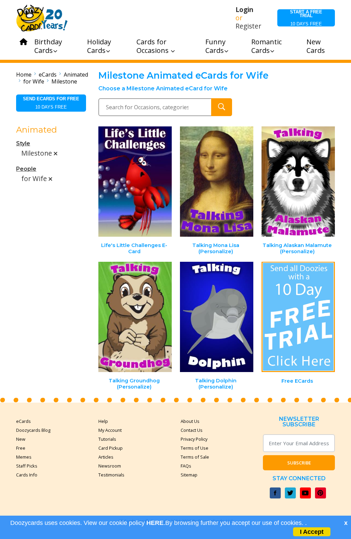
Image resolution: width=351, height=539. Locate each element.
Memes (24, 457)
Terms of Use (194, 448)
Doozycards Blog (33, 430)
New (20, 439)
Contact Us (192, 430)
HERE (155, 522)
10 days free (306, 17)
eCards (48, 74)
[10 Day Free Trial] (298, 317)
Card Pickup (110, 448)
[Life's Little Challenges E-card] (135, 181)
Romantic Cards (266, 46)
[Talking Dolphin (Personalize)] (216, 317)
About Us (190, 421)
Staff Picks (26, 466)
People (26, 169)
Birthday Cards (48, 46)
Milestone (64, 81)
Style (23, 143)
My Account (110, 430)
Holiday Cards (99, 46)
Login (244, 9)
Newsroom (109, 466)
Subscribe (299, 463)
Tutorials (107, 439)
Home (24, 74)
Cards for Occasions (153, 46)
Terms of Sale (195, 457)
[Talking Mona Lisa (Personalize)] (216, 181)
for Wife (33, 81)
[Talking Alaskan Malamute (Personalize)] (298, 181)
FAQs (186, 466)
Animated (76, 74)
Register (248, 26)
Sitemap (189, 475)
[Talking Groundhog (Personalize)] (135, 317)
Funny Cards (215, 46)
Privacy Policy (194, 439)
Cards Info (26, 475)
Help (103, 421)
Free (20, 448)
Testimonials (111, 475)
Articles (105, 457)
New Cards (315, 46)
